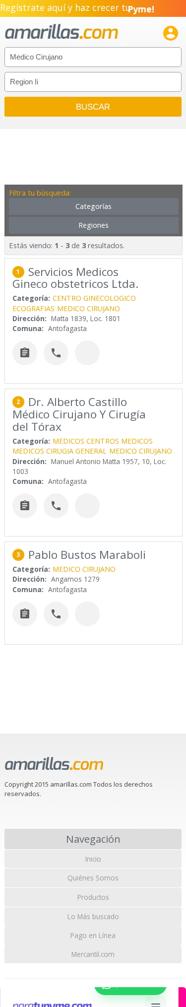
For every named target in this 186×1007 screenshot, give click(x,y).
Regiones (93, 225)
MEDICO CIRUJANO (88, 308)
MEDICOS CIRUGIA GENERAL (59, 451)
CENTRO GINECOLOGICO (94, 298)
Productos (93, 897)
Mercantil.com (93, 954)
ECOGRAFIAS (33, 308)
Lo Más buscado (93, 916)
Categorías (93, 206)
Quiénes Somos (93, 877)
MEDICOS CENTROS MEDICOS (103, 441)
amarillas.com (61, 32)
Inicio (93, 859)
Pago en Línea (93, 935)
